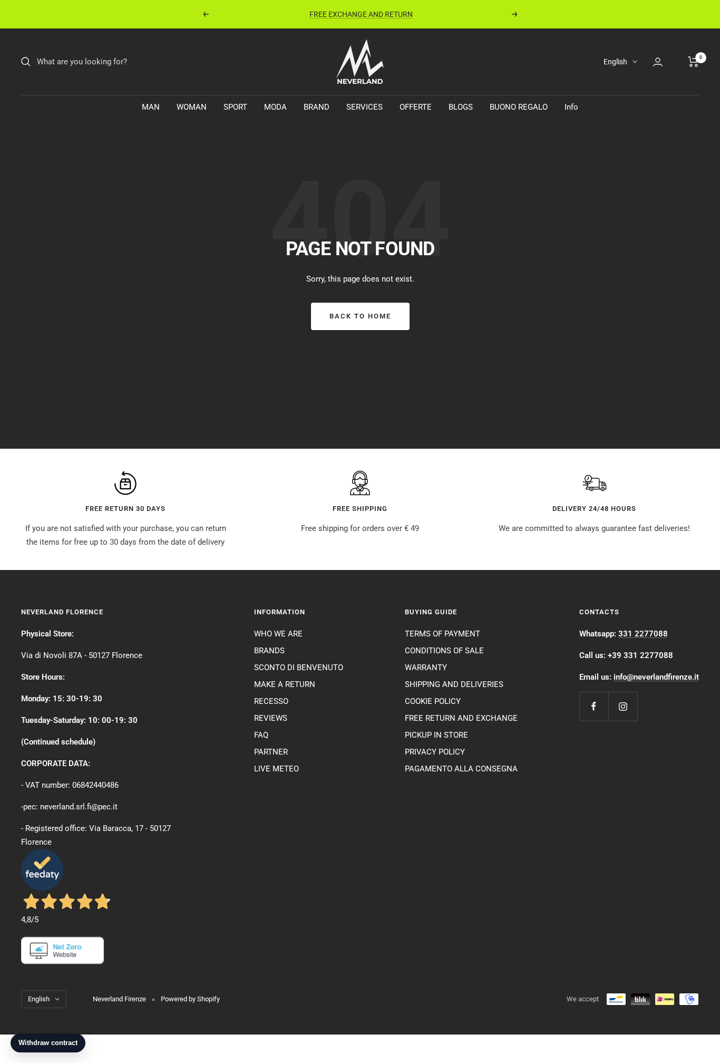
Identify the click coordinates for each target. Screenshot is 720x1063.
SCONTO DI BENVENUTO (298, 667)
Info (571, 107)
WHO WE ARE (278, 634)
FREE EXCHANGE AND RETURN (361, 12)
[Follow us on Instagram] (622, 706)
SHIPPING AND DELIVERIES (454, 684)
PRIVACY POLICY (435, 752)
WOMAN (192, 107)
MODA (275, 107)
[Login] (658, 61)
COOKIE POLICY (433, 701)
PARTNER (271, 752)
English (615, 61)
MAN (151, 107)
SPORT (235, 107)
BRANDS (269, 650)
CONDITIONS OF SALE (444, 650)
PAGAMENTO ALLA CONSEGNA (461, 769)
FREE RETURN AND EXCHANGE (461, 718)
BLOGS (461, 107)
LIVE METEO (276, 769)
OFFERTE (416, 107)
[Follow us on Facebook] (593, 706)
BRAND (316, 107)
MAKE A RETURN (284, 684)
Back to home (360, 316)
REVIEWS (270, 718)
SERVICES (364, 107)
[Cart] (693, 61)
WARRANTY (426, 667)
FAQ (261, 735)
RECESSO (271, 701)
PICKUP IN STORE (436, 735)
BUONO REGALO (519, 107)
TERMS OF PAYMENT (442, 634)
